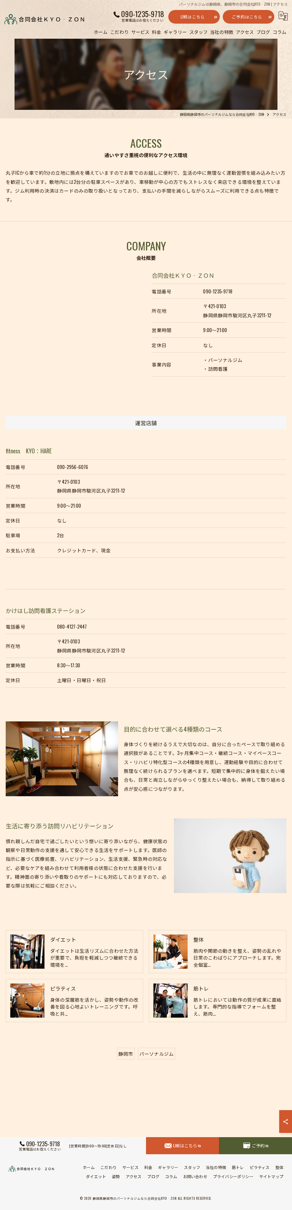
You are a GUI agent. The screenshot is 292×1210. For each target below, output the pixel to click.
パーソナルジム (156, 1053)
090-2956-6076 (72, 466)
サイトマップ (271, 1176)
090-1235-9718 (217, 291)
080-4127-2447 (72, 626)
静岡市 (125, 1053)
